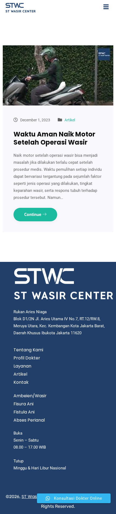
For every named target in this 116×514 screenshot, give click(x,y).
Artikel (69, 120)
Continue (33, 214)
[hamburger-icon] (106, 7)
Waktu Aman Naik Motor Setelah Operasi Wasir (54, 138)
